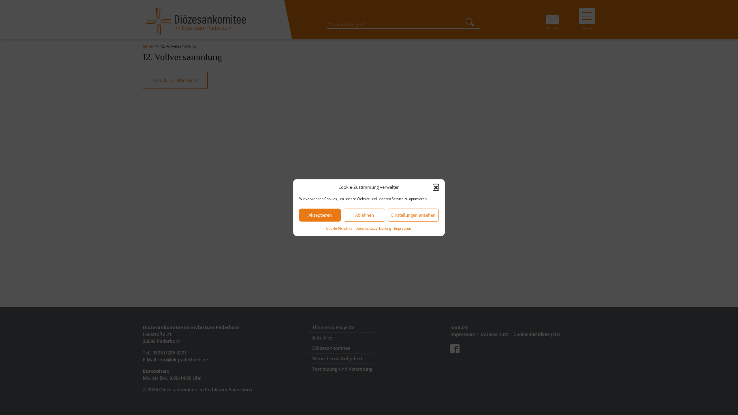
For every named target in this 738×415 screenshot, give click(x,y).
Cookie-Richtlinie (339, 228)
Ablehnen (364, 215)
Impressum (403, 228)
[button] (436, 187)
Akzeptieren (320, 215)
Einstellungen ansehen (413, 215)
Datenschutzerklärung (373, 228)
